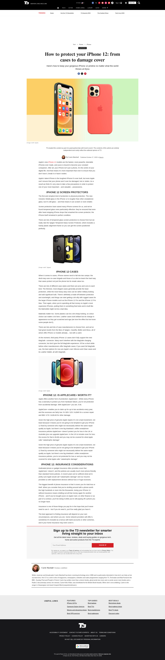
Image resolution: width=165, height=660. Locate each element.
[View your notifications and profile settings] (126, 3)
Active (70, 8)
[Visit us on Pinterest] (99, 3)
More (104, 8)
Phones (81, 44)
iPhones (89, 44)
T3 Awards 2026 (86, 13)
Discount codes (114, 613)
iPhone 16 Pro (72, 603)
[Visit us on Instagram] (106, 3)
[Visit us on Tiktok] (112, 3)
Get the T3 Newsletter (67, 13)
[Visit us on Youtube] (102, 3)
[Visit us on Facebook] (93, 3)
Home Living (80, 8)
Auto (97, 8)
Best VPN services (73, 613)
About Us (94, 632)
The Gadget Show (102, 13)
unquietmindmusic (70, 585)
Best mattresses (93, 613)
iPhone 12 (52, 162)
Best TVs (91, 606)
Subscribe (132, 2)
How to (101, 157)
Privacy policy (64, 636)
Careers (102, 636)
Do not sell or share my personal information (82, 639)
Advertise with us (91, 636)
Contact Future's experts (79, 632)
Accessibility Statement (59, 632)
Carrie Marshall (73, 157)
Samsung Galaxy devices (75, 606)
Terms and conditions (107, 632)
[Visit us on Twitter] (96, 3)
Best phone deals (115, 603)
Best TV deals (113, 610)
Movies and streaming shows (77, 610)
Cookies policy (77, 636)
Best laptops (92, 603)
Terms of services (74, 550)
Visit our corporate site (104, 654)
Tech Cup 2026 (119, 13)
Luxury (90, 8)
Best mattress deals (115, 606)
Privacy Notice (106, 550)
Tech (63, 8)
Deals (52, 13)
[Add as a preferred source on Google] (82, 646)
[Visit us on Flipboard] (109, 3)
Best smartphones (94, 610)
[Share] (79, 73)
